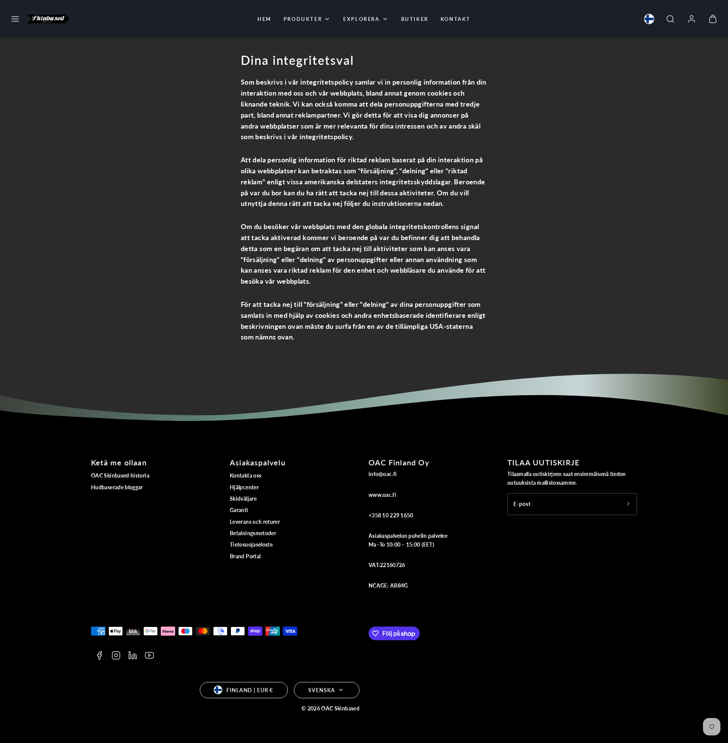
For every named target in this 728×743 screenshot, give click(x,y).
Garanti (239, 510)
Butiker (414, 19)
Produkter (303, 19)
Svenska (321, 690)
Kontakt (456, 19)
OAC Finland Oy (399, 462)
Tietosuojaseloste (251, 544)
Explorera (361, 19)
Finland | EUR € (249, 690)
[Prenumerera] (628, 504)
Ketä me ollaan (119, 462)
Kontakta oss (245, 475)
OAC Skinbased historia (120, 475)
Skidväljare (243, 498)
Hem (264, 19)
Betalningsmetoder (253, 533)
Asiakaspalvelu (258, 462)
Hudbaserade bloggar (117, 487)
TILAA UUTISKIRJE (543, 462)
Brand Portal (245, 556)
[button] (15, 19)
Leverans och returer (255, 521)
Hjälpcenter (244, 487)
